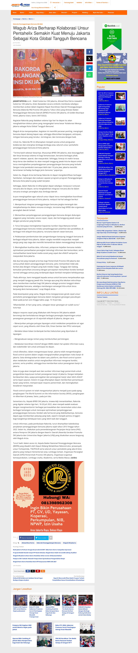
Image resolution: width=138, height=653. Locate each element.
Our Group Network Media (117, 305)
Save (90, 63)
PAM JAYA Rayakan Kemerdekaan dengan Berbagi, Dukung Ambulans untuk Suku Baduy (84, 611)
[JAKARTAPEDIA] (20, 5)
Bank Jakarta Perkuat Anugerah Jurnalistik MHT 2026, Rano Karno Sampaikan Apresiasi (42, 550)
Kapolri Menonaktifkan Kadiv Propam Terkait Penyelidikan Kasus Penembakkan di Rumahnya (68, 578)
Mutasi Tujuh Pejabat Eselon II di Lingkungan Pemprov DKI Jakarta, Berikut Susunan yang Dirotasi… (111, 224)
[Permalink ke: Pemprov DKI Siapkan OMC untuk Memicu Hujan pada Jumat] (20, 600)
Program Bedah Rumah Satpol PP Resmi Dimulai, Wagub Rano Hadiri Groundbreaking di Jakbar (45, 553)
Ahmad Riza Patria (28, 543)
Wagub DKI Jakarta (69, 543)
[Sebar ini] (89, 52)
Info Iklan (117, 303)
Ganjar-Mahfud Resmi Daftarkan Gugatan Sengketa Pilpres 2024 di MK (111, 237)
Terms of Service (102, 305)
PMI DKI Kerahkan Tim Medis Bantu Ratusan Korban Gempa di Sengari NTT (68, 611)
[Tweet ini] (89, 58)
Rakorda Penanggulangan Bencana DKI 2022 (28, 24)
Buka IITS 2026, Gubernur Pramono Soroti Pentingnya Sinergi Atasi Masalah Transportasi (36, 612)
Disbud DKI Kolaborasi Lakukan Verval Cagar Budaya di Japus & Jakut (28, 578)
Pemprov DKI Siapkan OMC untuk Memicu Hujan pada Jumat (20, 609)
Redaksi (109, 303)
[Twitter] (33, 571)
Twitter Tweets (102, 297)
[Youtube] (37, 571)
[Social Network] (55, 7)
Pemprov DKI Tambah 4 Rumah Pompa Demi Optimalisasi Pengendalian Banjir (39, 558)
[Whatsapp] (89, 75)
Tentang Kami (101, 303)
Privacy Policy (101, 262)
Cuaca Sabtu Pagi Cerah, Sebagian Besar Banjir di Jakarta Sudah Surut (110, 251)
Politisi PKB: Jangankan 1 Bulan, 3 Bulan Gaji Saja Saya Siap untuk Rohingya (111, 232)
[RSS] (43, 571)
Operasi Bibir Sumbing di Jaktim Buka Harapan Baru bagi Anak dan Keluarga (52, 611)
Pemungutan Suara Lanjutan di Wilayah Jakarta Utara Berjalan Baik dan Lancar (110, 267)
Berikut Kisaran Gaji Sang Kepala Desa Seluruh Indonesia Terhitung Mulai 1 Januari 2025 (112, 276)
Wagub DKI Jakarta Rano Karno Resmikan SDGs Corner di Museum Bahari (37, 556)
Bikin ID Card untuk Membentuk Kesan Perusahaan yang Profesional (110, 257)
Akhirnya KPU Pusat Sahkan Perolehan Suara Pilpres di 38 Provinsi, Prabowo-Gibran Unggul (112, 244)
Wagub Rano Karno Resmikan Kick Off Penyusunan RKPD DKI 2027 (34, 562)
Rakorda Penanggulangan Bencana (49, 543)
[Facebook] (28, 571)
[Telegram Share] (89, 68)
